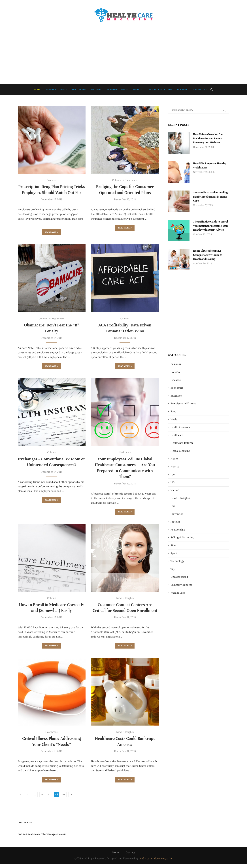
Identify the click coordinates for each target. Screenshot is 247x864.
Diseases (175, 380)
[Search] (211, 89)
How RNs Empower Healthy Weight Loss (209, 165)
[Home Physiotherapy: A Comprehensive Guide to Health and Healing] (178, 259)
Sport (174, 553)
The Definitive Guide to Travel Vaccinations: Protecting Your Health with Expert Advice (210, 225)
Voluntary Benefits (181, 584)
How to (175, 466)
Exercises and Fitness (183, 403)
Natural (96, 89)
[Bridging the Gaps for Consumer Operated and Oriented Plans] (125, 140)
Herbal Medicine (180, 450)
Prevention (177, 514)
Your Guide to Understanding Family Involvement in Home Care (210, 196)
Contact (130, 852)
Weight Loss (200, 89)
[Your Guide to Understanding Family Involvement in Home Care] (178, 201)
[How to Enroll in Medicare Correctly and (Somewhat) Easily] (52, 558)
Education (176, 395)
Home (37, 89)
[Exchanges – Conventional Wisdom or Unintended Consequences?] (52, 412)
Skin (173, 545)
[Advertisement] (123, 50)
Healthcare (79, 89)
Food (173, 411)
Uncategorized (179, 576)
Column (175, 372)
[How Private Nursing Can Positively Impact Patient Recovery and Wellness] (178, 143)
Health (174, 419)
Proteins (175, 521)
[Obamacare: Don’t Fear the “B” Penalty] (52, 278)
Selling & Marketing (182, 537)
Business (182, 89)
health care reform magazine (156, 858)
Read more (50, 232)
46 (42, 794)
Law (173, 474)
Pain (173, 506)
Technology (177, 561)
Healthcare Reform (160, 89)
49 (64, 794)
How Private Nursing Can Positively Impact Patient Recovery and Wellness (208, 138)
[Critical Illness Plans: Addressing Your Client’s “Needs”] (52, 692)
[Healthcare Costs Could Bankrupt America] (125, 692)
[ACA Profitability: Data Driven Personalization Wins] (125, 278)
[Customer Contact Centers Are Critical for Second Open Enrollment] (125, 558)
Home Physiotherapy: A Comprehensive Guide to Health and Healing (207, 254)
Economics (177, 387)
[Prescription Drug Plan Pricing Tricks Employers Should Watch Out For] (52, 140)
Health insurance (56, 89)
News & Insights (180, 498)
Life (173, 482)
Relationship (178, 529)
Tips (173, 569)
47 (49, 794)
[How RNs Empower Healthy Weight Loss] (178, 172)
